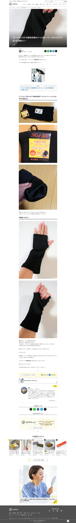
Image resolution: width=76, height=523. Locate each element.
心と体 (60, 4)
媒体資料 (56, 518)
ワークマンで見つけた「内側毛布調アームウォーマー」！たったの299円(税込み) (37, 88)
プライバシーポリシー (41, 518)
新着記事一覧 (24, 515)
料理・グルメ (49, 4)
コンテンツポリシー (34, 518)
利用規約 (28, 518)
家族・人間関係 (35, 4)
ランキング (24, 4)
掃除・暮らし (42, 4)
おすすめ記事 (24, 518)
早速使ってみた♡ (25, 89)
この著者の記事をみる (52, 400)
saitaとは (30, 515)
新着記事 (29, 4)
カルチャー (65, 4)
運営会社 (53, 518)
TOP (10, 7)
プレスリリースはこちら (17, 518)
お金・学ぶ (55, 4)
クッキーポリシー (48, 518)
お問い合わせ (11, 518)
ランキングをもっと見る (38, 460)
